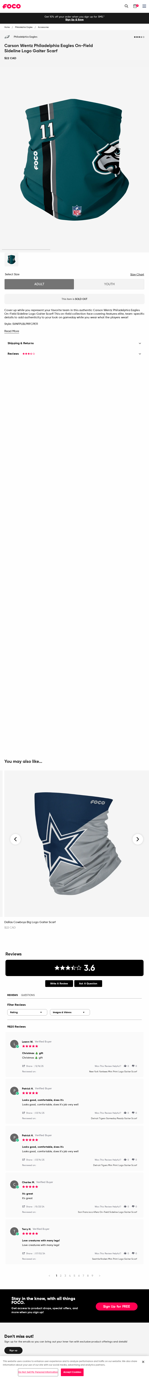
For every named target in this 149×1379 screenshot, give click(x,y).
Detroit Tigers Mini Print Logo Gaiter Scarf (115, 1165)
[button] (28, 1066)
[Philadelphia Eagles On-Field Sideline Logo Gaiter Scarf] (11, 259)
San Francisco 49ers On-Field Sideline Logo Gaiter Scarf (107, 1212)
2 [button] (74, 249)
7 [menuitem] (83, 1275)
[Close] (143, 1362)
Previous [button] (15, 839)
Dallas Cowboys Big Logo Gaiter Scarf (30, 922)
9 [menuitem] (92, 1275)
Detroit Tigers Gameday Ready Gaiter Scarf (114, 1118)
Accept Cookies (72, 1372)
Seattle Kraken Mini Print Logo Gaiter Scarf (114, 1259)
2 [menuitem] (61, 1275)
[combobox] (27, 1012)
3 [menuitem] (65, 1275)
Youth (109, 284)
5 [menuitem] (74, 1275)
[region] (74, 1367)
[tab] (59, 983)
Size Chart (137, 274)
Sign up (13, 1350)
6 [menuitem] (79, 1275)
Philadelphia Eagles (25, 37)
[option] (74, 18)
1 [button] (26, 249)
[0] (135, 6)
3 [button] (123, 249)
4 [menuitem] (70, 1275)
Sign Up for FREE (116, 1306)
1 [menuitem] (56, 1275)
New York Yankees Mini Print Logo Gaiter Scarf (113, 1072)
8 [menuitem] (88, 1275)
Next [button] (138, 839)
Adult (39, 284)
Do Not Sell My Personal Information (38, 1372)
